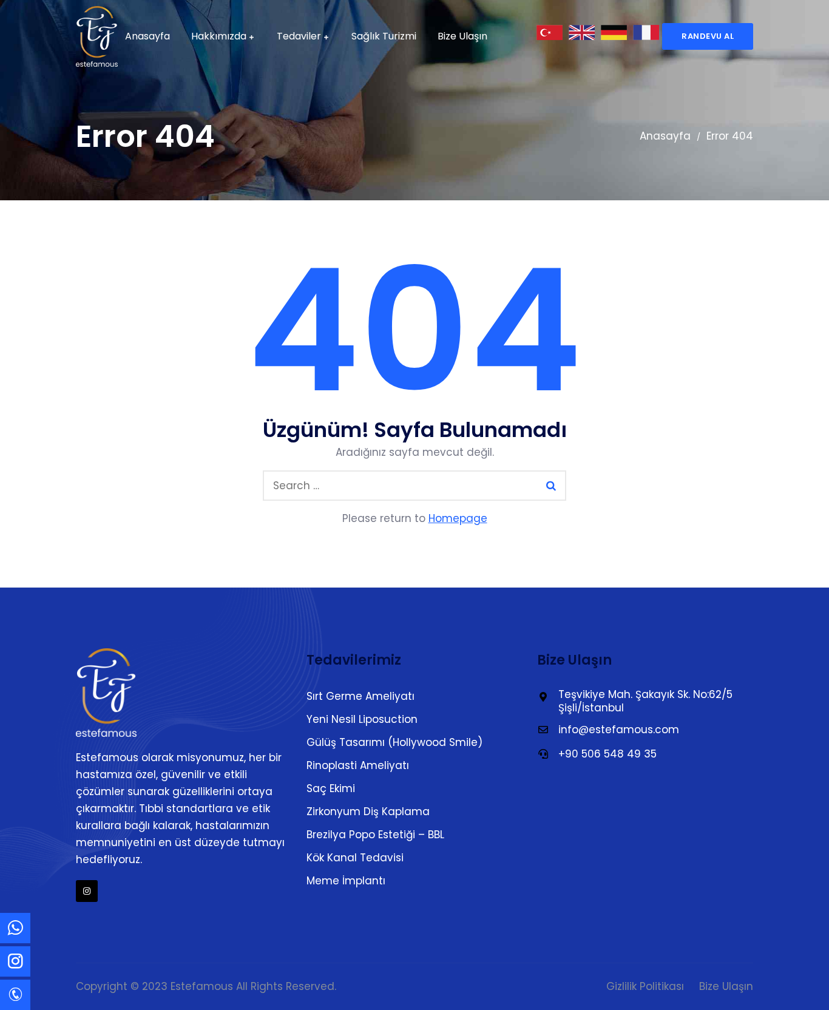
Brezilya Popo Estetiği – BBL (375, 834)
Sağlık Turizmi (383, 36)
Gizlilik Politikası (645, 986)
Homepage (457, 518)
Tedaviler (299, 36)
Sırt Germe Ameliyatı (360, 696)
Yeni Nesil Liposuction (362, 719)
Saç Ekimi (330, 788)
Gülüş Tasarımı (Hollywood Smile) (394, 742)
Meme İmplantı (345, 880)
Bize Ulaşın (462, 36)
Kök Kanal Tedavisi (355, 857)
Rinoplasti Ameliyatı (357, 765)
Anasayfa (147, 36)
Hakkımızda (218, 36)
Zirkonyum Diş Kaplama (368, 811)
